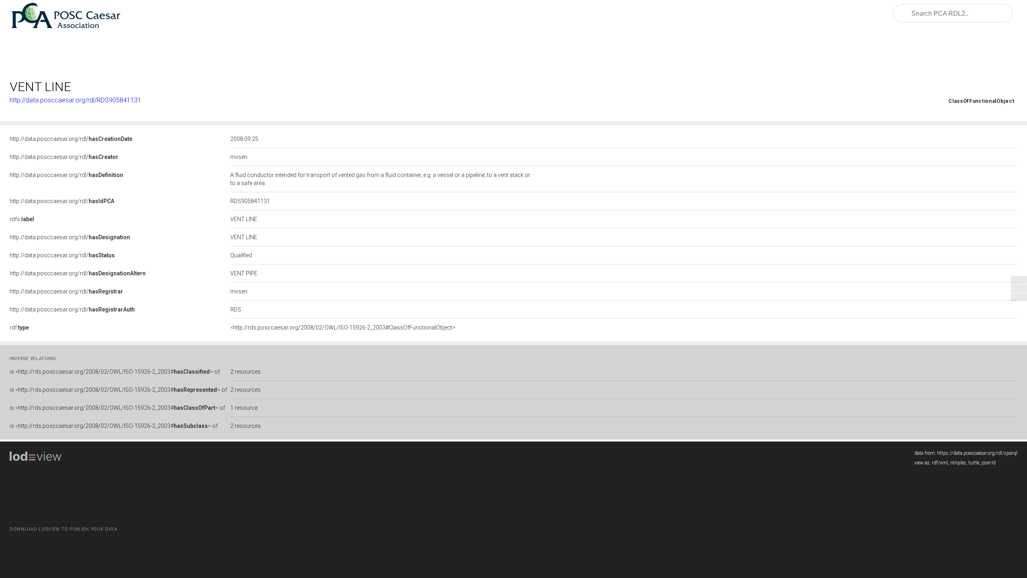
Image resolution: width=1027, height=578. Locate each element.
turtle (973, 463)
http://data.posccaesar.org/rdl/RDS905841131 (75, 100)
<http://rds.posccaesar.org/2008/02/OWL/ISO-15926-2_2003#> (903, 101)
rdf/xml (940, 463)
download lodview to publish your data (64, 529)
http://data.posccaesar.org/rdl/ (71, 139)
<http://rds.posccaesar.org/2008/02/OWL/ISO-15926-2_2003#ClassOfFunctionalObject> (342, 327)
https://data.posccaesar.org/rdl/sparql (977, 453)
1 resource (244, 408)
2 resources (245, 371)
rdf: (19, 327)
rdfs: (22, 219)
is (115, 371)
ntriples (958, 463)
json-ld (989, 463)
